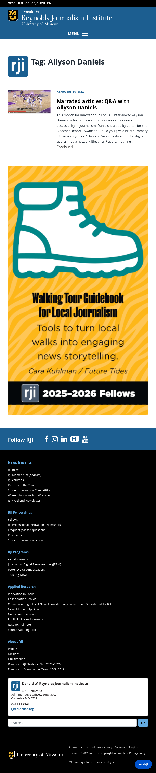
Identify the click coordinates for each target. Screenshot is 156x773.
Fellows (13, 520)
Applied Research (22, 586)
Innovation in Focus (21, 594)
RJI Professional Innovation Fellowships (34, 525)
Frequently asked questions (27, 530)
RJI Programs (18, 552)
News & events (20, 462)
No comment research (23, 614)
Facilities (14, 654)
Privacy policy (137, 753)
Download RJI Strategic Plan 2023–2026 (34, 664)
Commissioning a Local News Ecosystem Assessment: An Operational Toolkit (59, 604)
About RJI (15, 641)
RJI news (13, 470)
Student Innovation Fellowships (29, 540)
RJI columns (16, 480)
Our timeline (16, 659)
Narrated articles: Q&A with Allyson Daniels (93, 104)
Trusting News (17, 575)
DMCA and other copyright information (104, 753)
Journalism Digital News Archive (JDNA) (34, 564)
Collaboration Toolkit (22, 599)
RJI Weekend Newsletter (24, 500)
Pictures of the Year (21, 485)
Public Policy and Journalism (27, 619)
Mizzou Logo (13, 15)
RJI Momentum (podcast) (24, 475)
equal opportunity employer (97, 762)
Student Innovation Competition (29, 490)
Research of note (19, 624)
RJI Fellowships (20, 512)
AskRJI (143, 764)
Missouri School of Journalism (29, 3)
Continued (65, 146)
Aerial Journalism (19, 559)
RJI (66, 16)
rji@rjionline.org (22, 709)
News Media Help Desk (23, 609)
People (12, 649)
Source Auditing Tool (22, 630)
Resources (15, 535)
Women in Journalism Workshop (30, 495)
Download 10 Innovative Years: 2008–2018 (36, 669)
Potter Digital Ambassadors (26, 569)
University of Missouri (40, 24)
